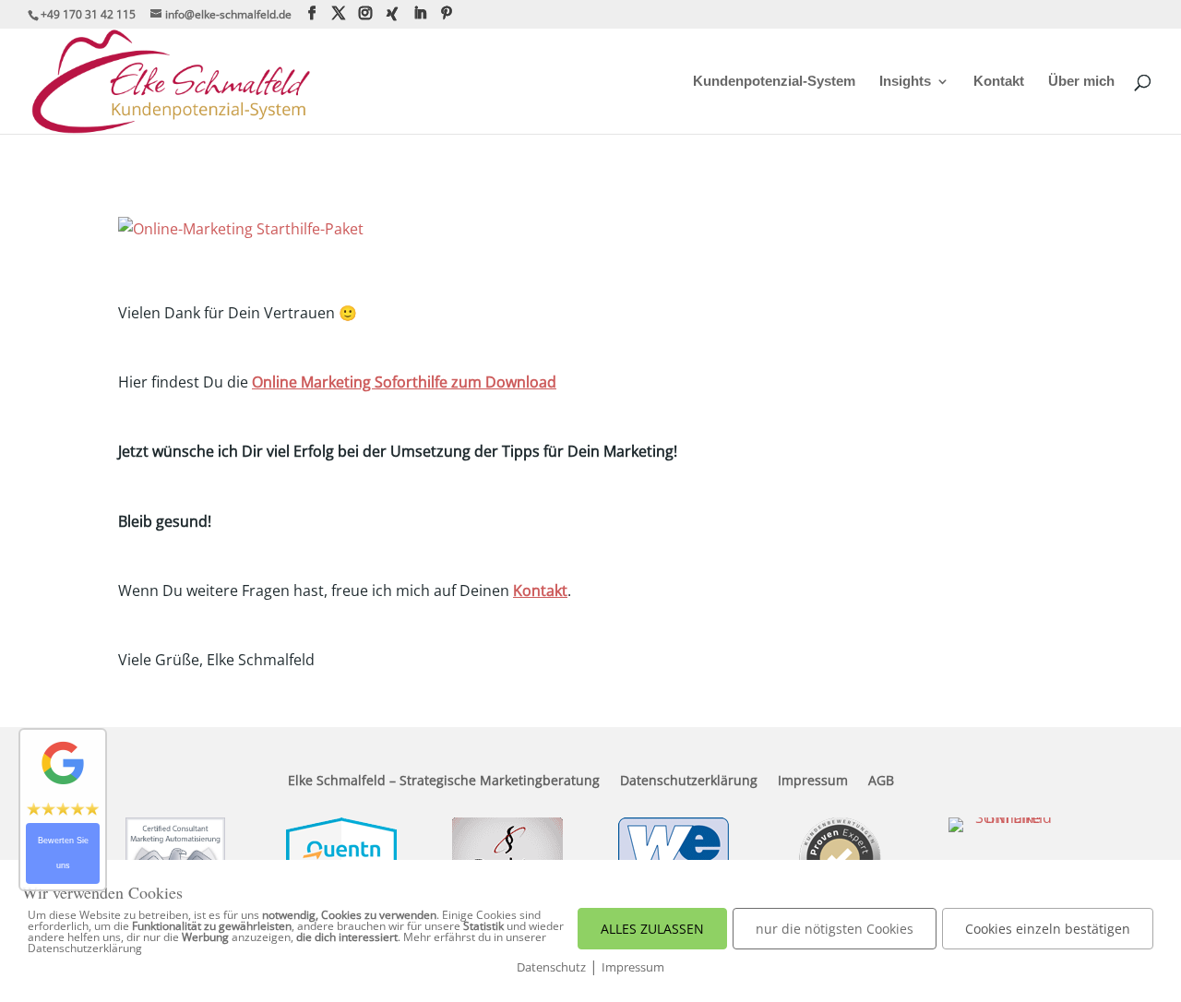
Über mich (1081, 82)
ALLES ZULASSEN (652, 928)
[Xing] (392, 13)
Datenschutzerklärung (689, 781)
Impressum (813, 781)
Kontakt (998, 82)
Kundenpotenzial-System (774, 82)
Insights (905, 82)
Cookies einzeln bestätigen (1047, 928)
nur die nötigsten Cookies (834, 928)
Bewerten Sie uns (63, 853)
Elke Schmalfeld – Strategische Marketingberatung (444, 781)
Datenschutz (551, 967)
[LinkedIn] (419, 13)
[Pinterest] (446, 13)
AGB (881, 781)
